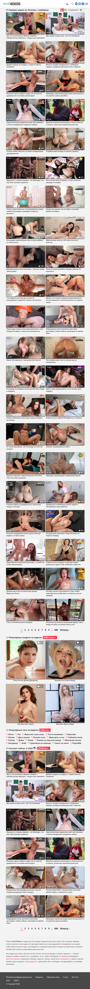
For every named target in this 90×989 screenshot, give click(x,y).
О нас (65, 977)
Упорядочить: (73, 10)
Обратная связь (53, 977)
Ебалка (11, 737)
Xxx (19, 734)
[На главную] (11, 4)
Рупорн (11, 740)
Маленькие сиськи (73, 740)
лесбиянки (64, 959)
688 (56, 630)
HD (65, 10)
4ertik (24, 743)
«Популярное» (31, 962)
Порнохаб (71, 734)
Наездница (13, 743)
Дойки (21, 740)
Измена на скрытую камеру (49, 740)
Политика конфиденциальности (19, 977)
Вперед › (65, 630)
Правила (39, 977)
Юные (11, 734)
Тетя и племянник (55, 734)
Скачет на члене (62, 743)
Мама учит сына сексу (34, 734)
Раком (30, 740)
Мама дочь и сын (56, 737)
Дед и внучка (24, 737)
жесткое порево (13, 959)
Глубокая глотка (75, 737)
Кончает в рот (39, 737)
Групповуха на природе (40, 743)
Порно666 (76, 743)
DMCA (16, 981)
